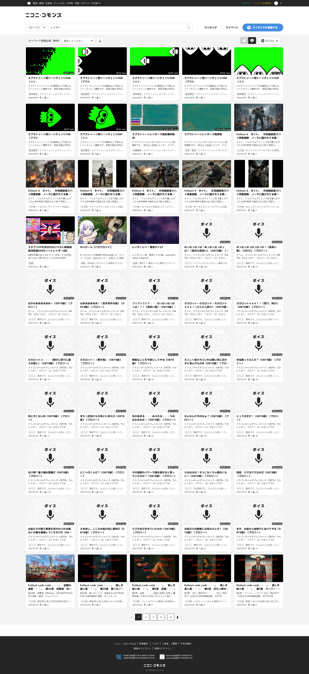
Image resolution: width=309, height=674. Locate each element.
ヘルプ (155, 643)
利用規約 (143, 643)
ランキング (210, 27)
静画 (41, 3)
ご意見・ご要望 (169, 643)
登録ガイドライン (142, 648)
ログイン (246, 3)
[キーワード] (252, 40)
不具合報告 (186, 643)
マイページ (232, 27)
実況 (77, 3)
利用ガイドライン (163, 648)
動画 (35, 3)
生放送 (49, 3)
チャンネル (59, 3)
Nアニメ (85, 3)
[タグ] (244, 40)
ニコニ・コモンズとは (125, 643)
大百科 (70, 3)
